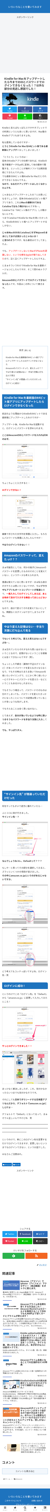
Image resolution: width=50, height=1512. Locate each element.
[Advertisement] (25, 44)
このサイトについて (13, 1500)
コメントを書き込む (25, 1471)
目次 (21, 350)
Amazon (7, 1164)
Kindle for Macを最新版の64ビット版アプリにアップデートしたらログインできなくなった (24, 361)
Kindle (17, 1164)
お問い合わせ (37, 1500)
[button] (44, 737)
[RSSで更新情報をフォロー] (36, 1256)
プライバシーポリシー (25, 1504)
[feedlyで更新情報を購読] (14, 1256)
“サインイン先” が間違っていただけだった (23, 379)
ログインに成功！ (13, 383)
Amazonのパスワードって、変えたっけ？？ (24, 368)
